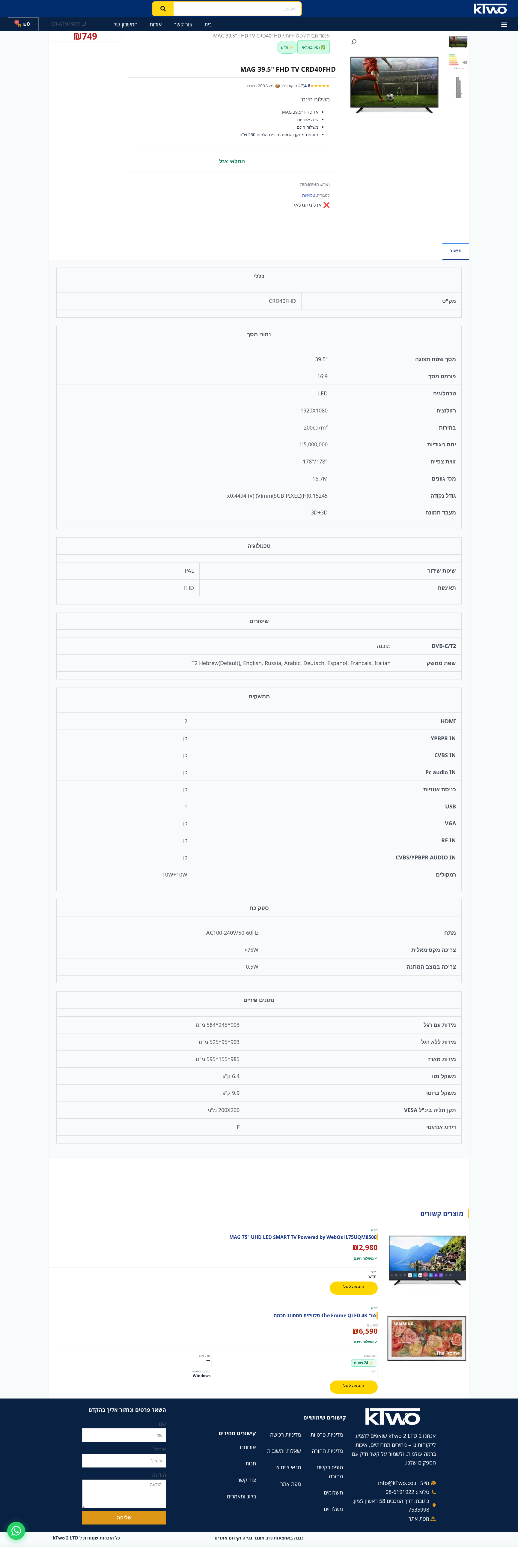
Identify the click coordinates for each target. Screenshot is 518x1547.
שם (162, 1423)
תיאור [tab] (456, 250)
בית (208, 24)
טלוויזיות (294, 35)
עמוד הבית (318, 35)
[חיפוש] (163, 9)
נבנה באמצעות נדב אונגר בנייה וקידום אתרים (259, 1538)
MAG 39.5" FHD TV (300, 112)
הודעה (159, 1474)
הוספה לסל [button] (353, 1287)
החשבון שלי (125, 24)
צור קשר (183, 24)
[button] (504, 24)
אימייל (159, 1449)
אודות (156, 24)
